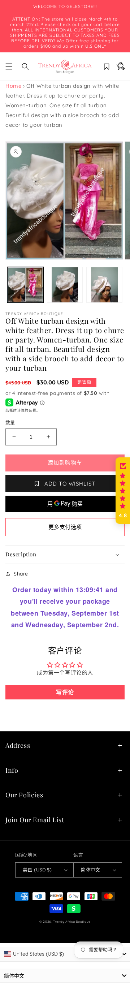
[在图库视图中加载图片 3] (104, 285)
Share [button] (21, 573)
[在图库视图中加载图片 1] (25, 285)
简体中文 (90, 869)
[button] (9, 66)
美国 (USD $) (37, 869)
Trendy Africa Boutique (72, 921)
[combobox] (65, 954)
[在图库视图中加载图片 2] (65, 285)
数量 (10, 422)
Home (13, 85)
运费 (32, 410)
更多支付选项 (65, 526)
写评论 (65, 692)
